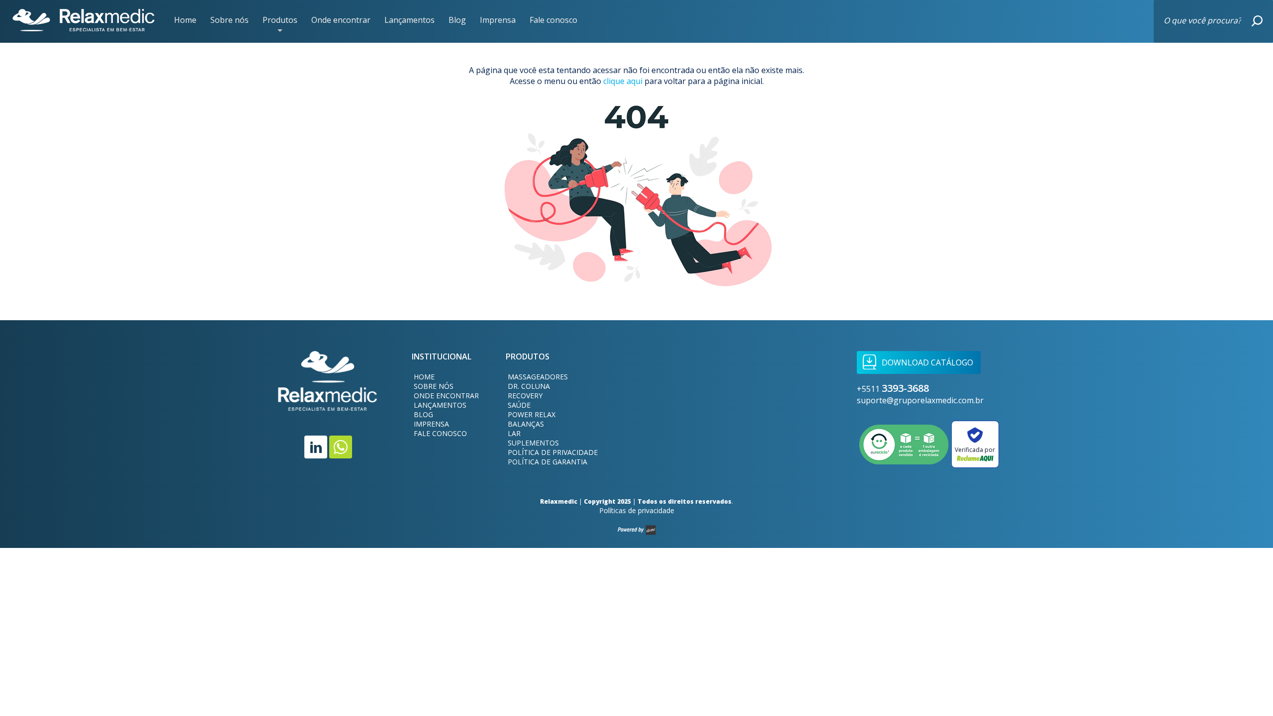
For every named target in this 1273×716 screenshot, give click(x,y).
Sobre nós (229, 19)
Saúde (519, 405)
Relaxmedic (83, 20)
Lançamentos (409, 19)
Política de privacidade (553, 452)
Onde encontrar (340, 19)
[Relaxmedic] (327, 387)
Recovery (525, 395)
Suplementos (533, 443)
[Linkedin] (315, 447)
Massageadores (538, 376)
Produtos (280, 20)
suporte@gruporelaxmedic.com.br (920, 400)
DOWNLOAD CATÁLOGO (927, 362)
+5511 (893, 388)
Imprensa (498, 19)
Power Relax (531, 414)
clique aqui (622, 81)
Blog (457, 19)
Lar (514, 433)
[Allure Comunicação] (637, 530)
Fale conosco (553, 19)
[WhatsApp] (340, 447)
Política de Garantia (547, 461)
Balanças (526, 424)
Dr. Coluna (529, 386)
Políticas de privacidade (636, 510)
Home (185, 19)
